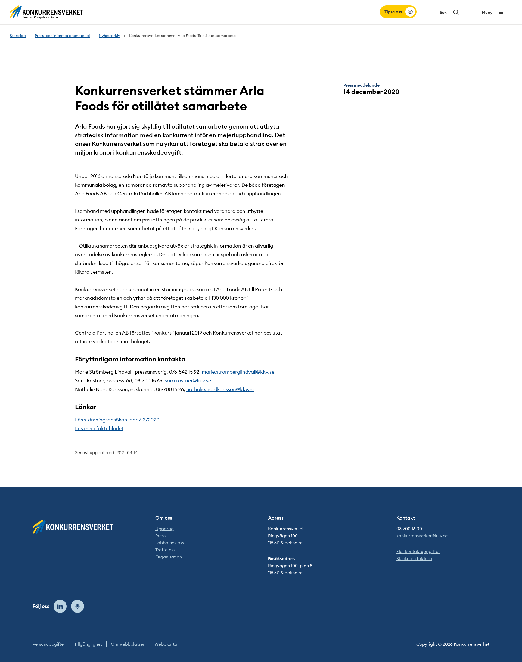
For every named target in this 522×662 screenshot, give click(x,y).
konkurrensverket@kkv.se (422, 535)
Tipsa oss (393, 11)
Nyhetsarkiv (109, 35)
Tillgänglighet (88, 644)
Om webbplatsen (128, 644)
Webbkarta (165, 644)
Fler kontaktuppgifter (418, 551)
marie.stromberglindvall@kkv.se (238, 372)
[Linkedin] (60, 606)
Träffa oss (165, 549)
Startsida (18, 35)
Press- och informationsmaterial (62, 35)
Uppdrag (164, 528)
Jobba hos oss (169, 542)
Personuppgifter (49, 644)
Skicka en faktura (414, 558)
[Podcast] (77, 606)
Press (160, 535)
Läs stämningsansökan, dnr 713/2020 (117, 420)
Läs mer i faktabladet (99, 428)
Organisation (168, 557)
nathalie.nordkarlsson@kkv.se (220, 389)
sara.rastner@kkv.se (188, 380)
